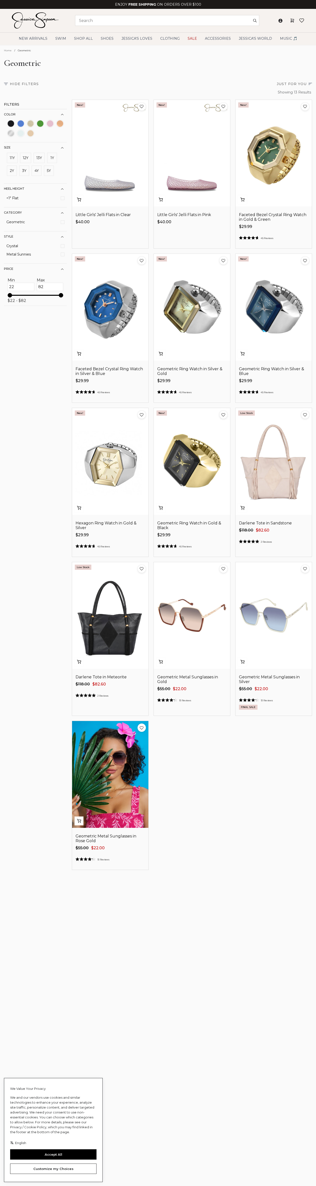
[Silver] (11, 133)
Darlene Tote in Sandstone (265, 523)
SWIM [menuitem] (60, 38)
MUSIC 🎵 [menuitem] (288, 38)
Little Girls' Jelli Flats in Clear (103, 214)
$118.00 (246, 530)
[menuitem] (255, 39)
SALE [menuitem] (192, 38)
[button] (142, 107)
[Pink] (50, 124)
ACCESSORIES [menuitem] (218, 38)
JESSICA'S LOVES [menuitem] (136, 38)
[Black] (11, 124)
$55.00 (163, 688)
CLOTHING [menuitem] (170, 38)
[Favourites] (301, 20)
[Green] (40, 124)
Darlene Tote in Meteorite (101, 677)
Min (11, 280)
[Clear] (21, 133)
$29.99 (245, 226)
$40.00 (83, 222)
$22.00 (179, 688)
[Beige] (31, 133)
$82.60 (262, 530)
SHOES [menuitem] (107, 38)
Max (41, 280)
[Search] (255, 20)
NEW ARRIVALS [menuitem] (33, 38)
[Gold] (31, 124)
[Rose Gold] (60, 124)
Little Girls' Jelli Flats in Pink (184, 214)
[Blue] (21, 124)
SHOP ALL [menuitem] (83, 38)
